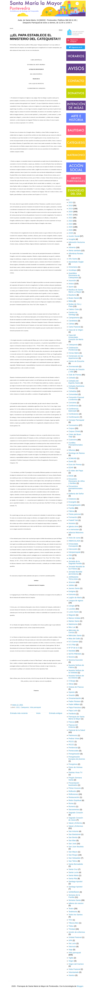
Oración (72, 695)
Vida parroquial (35, 707)
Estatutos (72, 499)
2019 (71, 209)
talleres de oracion (76, 903)
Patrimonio (73, 735)
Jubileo (71, 585)
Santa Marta (74, 875)
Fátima (71, 511)
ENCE (71, 476)
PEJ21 (71, 741)
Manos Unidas (74, 618)
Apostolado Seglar (76, 262)
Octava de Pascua (76, 687)
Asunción (72, 281)
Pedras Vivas (74, 738)
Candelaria (73, 321)
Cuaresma (73, 440)
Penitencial (73, 748)
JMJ (70, 558)
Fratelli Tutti (73, 520)
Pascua (72, 722)
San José (72, 844)
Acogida (72, 239)
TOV (70, 920)
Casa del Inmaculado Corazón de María (76, 337)
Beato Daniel (74, 298)
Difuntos (72, 450)
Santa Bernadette (76, 864)
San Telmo (73, 861)
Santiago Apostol (75, 882)
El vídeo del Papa (76, 471)
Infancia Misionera (76, 533)
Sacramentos (74, 810)
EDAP (71, 468)
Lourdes (72, 609)
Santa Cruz (73, 869)
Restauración (74, 797)
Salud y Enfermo (75, 823)
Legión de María (75, 598)
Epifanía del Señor (76, 494)
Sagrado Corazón (76, 813)
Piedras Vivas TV (75, 772)
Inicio (38, 713)
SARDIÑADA (74, 892)
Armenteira (73, 267)
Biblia (71, 301)
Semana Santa (75, 900)
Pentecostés (74, 751)
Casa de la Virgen (76, 330)
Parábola (72, 714)
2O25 (71, 233)
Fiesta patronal (75, 514)
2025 (71, 227)
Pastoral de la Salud (77, 730)
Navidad (72, 651)
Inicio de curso (74, 538)
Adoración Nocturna (77, 242)
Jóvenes (72, 582)
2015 (71, 202)
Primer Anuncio (75, 788)
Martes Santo (74, 621)
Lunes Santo (74, 612)
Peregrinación (74, 754)
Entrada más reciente (19, 713)
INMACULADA (74, 541)
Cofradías (72, 391)
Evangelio (73, 502)
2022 (71, 218)
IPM (70, 555)
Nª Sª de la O (74, 648)
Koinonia (72, 594)
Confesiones (74, 414)
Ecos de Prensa (75, 465)
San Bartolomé (75, 834)
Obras (71, 684)
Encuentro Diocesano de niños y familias (77, 481)
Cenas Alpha (74, 353)
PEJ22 (71, 745)
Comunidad (73, 394)
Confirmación (74, 417)
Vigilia (71, 958)
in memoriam (74, 529)
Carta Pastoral (74, 327)
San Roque (73, 855)
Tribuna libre (74, 923)
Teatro (71, 909)
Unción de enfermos (77, 932)
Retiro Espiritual (75, 800)
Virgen (71, 961)
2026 (71, 230)
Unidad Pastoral (75, 937)
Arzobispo (73, 270)
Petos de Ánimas (75, 767)
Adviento (72, 247)
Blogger (80, 986)
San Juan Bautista (76, 847)
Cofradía (72, 378)
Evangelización (75, 505)
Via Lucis (72, 943)
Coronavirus (73, 425)
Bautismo (72, 295)
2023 (71, 221)
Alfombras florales (76, 254)
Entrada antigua (55, 713)
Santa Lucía (73, 872)
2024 (71, 224)
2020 (71, 212)
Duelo (71, 461)
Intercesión (73, 549)
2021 (18, 707)
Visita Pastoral (74, 969)
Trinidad (72, 929)
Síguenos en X (76, 47)
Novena (72, 657)
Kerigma (72, 591)
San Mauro (73, 852)
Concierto (72, 403)
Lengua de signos (76, 601)
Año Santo (73, 259)
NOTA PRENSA (75, 654)
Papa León (73, 711)
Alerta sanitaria (75, 251)
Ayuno (71, 287)
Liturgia (72, 606)
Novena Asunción (76, 660)
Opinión (72, 692)
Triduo (71, 926)
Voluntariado (74, 972)
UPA (70, 940)
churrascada (74, 366)
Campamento (74, 318)
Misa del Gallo (74, 639)
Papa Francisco (75, 707)
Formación (73, 517)
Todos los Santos (76, 915)
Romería (72, 806)
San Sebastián (75, 858)
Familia (71, 508)
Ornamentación (75, 698)
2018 (71, 205)
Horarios (72, 523)
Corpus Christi (74, 431)
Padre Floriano (75, 701)
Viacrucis (72, 947)
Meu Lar (72, 627)
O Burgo (72, 681)
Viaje (71, 950)
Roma (71, 803)
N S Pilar (72, 645)
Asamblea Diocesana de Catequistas (74, 275)
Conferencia (73, 406)
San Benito (73, 837)
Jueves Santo (74, 588)
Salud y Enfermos (76, 826)
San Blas (72, 840)
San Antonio (73, 831)
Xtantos (72, 975)
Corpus (71, 428)
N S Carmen (74, 642)
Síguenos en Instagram (74, 40)
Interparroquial (74, 552)
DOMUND (73, 458)
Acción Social (74, 236)
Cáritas (71, 324)
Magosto (72, 615)
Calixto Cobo (74, 309)
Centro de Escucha (76, 361)
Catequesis (25, 707)
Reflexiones (73, 794)
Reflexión (72, 791)
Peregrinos (73, 764)
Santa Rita (73, 878)
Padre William (74, 704)
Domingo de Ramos (77, 453)
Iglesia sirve (73, 526)
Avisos (71, 284)
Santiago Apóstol (75, 887)
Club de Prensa (75, 375)
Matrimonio (73, 624)
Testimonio (73, 912)
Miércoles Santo (75, 635)
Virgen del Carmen (76, 964)
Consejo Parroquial (76, 420)
